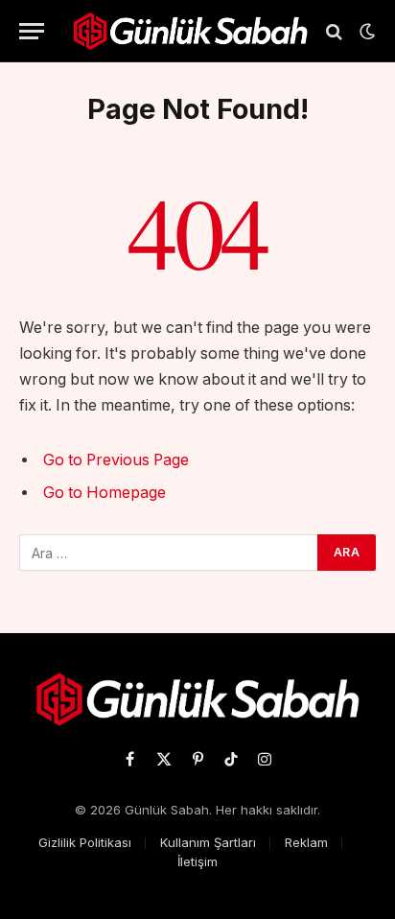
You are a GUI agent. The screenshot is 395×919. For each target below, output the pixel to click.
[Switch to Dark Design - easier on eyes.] (365, 31)
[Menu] (31, 31)
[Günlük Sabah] (190, 31)
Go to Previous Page (116, 460)
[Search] (334, 31)
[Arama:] (169, 552)
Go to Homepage (104, 492)
